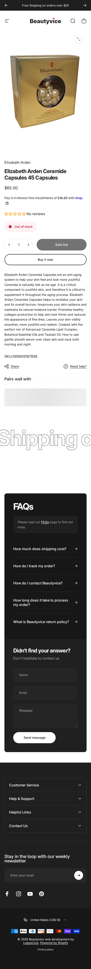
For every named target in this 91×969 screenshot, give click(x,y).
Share (15, 366)
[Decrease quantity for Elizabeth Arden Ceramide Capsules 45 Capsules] (9, 244)
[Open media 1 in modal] (78, 39)
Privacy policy (45, 949)
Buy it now (45, 259)
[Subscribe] (78, 875)
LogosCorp (30, 943)
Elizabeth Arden (17, 162)
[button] (15, 214)
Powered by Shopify (54, 943)
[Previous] (6, 5)
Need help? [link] (78, 366)
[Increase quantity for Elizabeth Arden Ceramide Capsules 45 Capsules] (28, 244)
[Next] (85, 5)
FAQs (45, 522)
